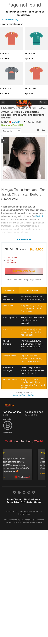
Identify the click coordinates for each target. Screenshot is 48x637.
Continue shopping (9, 19)
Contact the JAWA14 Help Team (24, 395)
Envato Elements (15, 499)
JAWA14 (16, 121)
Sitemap (37, 502)
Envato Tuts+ (13, 502)
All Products (26, 502)
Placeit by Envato (32, 499)
